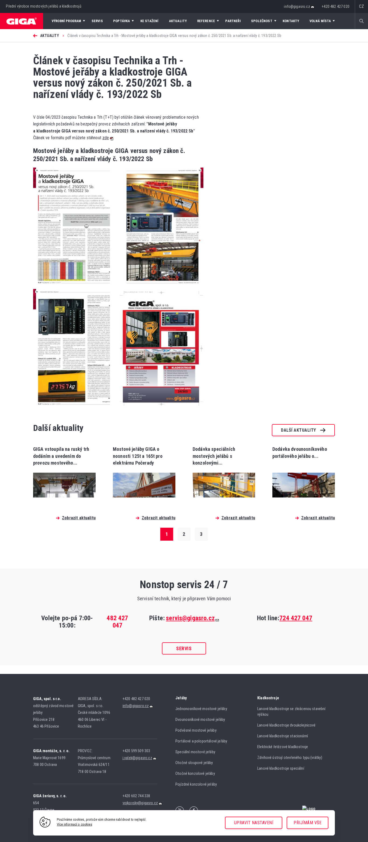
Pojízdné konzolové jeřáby (196, 784)
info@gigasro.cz (297, 6)
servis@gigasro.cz (190, 618)
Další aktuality (298, 430)
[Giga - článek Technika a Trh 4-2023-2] (160, 287)
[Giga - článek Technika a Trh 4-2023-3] (75, 408)
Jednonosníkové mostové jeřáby (201, 709)
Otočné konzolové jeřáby (195, 773)
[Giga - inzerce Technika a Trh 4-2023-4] (160, 408)
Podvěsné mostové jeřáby (196, 730)
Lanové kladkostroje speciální (280, 768)
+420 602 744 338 (136, 796)
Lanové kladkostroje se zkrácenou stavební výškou (291, 712)
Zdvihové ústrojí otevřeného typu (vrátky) (289, 757)
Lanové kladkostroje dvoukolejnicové (286, 725)
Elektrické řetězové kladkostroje (282, 747)
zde (105, 137)
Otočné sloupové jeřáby (194, 763)
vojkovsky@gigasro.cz (140, 803)
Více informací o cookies (74, 824)
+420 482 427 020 (335, 6)
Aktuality (49, 35)
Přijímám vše (307, 822)
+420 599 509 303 (136, 751)
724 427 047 (295, 618)
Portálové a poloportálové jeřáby (201, 741)
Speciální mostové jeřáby (195, 752)
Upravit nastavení (253, 822)
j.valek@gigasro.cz (137, 758)
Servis (184, 648)
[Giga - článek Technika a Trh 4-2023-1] (75, 287)
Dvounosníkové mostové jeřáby (200, 719)
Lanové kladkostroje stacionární (282, 736)
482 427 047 (117, 621)
